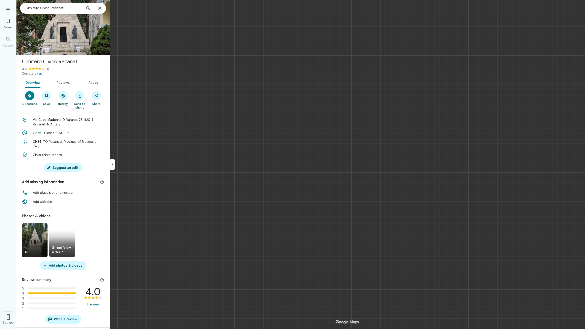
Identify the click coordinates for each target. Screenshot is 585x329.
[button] (63, 133)
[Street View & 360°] (62, 240)
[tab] (32, 82)
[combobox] (54, 8)
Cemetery (29, 74)
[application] (292, 164)
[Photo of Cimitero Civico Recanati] (63, 27)
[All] (35, 240)
